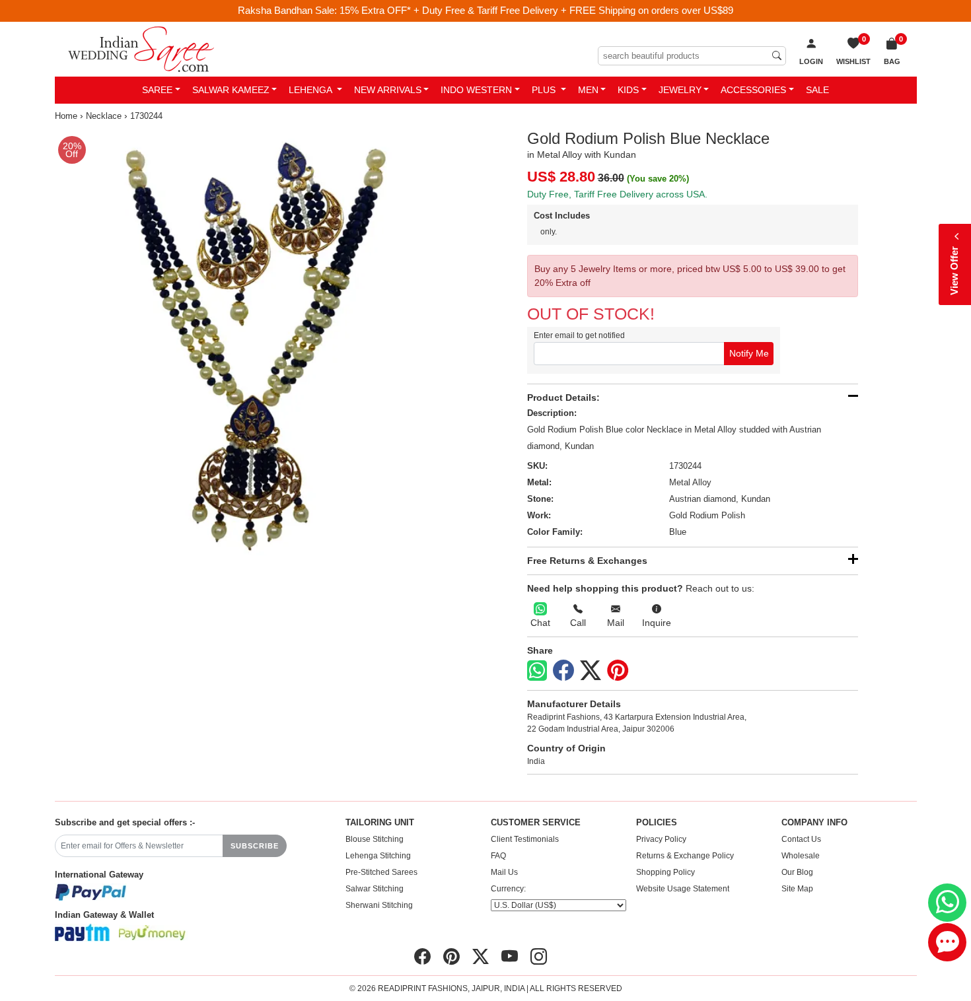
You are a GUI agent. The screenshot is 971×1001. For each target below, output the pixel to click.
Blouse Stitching (374, 839)
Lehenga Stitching (378, 855)
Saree (157, 90)
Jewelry (680, 90)
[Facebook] (563, 671)
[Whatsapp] (537, 670)
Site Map (797, 888)
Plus (545, 90)
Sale (817, 90)
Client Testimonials (525, 839)
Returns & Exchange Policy (685, 855)
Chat (540, 622)
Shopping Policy (665, 872)
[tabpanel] (268, 342)
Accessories (753, 90)
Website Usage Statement (682, 888)
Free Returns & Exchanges (587, 560)
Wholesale (800, 855)
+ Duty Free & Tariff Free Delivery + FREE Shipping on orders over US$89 (573, 10)
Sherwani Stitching (379, 905)
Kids (628, 90)
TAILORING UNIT (379, 822)
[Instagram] (538, 957)
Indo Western (476, 90)
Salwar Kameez (231, 90)
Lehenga (311, 90)
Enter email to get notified (579, 335)
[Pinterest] (617, 671)
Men (588, 90)
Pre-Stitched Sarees (381, 872)
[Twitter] (590, 671)
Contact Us (801, 839)
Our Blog (797, 872)
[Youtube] (509, 957)
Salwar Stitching (374, 888)
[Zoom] (268, 342)
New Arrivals (387, 90)
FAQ (498, 855)
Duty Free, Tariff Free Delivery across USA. (617, 194)
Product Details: (563, 397)
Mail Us (504, 872)
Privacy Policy (661, 839)
